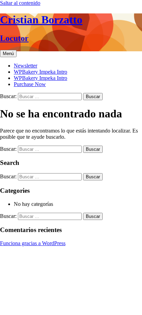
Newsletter (25, 66)
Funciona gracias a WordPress (32, 243)
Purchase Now (30, 84)
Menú (8, 53)
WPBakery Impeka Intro (40, 72)
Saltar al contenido (20, 3)
